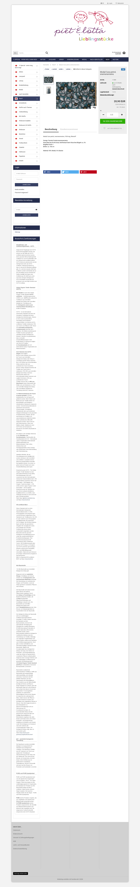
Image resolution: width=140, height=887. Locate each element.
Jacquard (52, 59)
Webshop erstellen (63, 879)
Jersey (61, 59)
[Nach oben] (134, 883)
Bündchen (22, 134)
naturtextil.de (26, 499)
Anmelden (27, 184)
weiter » (61, 69)
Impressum (16, 830)
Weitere (115, 59)
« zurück (54, 69)
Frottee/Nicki (23, 143)
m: (101, 110)
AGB (14, 841)
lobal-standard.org (29, 498)
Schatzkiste (22, 103)
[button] (102, 3)
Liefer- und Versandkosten (21, 845)
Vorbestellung (23, 112)
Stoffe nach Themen (25, 107)
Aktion (42, 59)
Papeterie (22, 156)
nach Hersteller (96, 59)
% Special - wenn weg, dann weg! (25, 59)
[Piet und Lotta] (70, 27)
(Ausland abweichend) (118, 89)
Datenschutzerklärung (20, 848)
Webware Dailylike (25, 121)
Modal (84, 59)
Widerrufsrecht (17, 834)
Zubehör (21, 147)
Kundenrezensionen (69, 129)
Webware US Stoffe (25, 125)
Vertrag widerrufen (20, 873)
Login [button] (110, 3)
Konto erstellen (19, 189)
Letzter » (69, 69)
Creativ (21, 160)
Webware (22, 129)
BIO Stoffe (22, 116)
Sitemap (17, 232)
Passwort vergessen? (21, 192)
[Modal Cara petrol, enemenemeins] (76, 95)
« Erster (46, 69)
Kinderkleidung (73, 59)
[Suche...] (47, 53)
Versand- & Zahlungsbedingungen (23, 837)
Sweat (21, 138)
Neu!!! (107, 59)
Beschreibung (51, 129)
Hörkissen (22, 152)
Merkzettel (120, 3)
